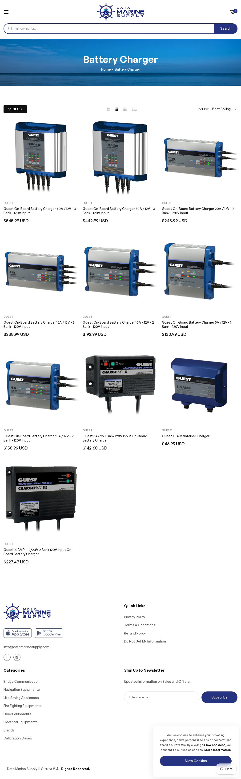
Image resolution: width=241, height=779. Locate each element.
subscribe (220, 697)
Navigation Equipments (22, 689)
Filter (17, 109)
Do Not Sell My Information (145, 641)
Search (225, 28)
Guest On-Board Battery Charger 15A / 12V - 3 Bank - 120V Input (39, 324)
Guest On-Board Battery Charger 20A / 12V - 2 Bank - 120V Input (198, 211)
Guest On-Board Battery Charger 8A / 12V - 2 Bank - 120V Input (39, 438)
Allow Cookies (196, 761)
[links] (8, 657)
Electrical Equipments (21, 722)
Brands (9, 730)
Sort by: (203, 109)
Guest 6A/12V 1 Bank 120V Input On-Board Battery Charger (115, 438)
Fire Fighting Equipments (23, 706)
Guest (8, 203)
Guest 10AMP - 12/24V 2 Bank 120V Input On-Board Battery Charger (38, 552)
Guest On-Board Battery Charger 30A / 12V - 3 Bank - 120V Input (119, 211)
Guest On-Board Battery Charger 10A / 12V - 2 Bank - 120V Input (118, 324)
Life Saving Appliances (21, 698)
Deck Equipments (17, 714)
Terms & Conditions (139, 625)
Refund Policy (135, 633)
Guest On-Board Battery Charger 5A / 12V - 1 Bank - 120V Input (196, 324)
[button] (73, 129)
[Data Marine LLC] (120, 12)
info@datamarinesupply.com (26, 647)
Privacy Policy (134, 617)
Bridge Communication (22, 681)
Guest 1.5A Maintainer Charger (185, 436)
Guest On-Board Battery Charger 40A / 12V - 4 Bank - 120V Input (40, 211)
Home (106, 69)
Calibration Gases (18, 738)
